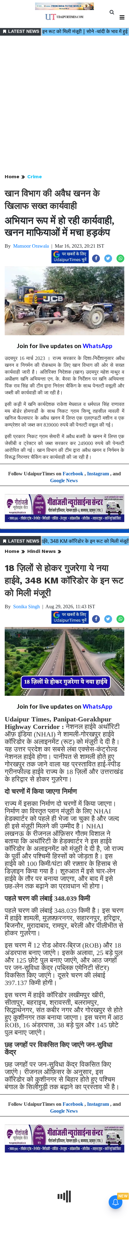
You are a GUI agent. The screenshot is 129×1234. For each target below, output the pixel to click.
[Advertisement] (64, 105)
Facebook (73, 473)
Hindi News (41, 551)
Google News (64, 480)
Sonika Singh (26, 606)
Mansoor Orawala (31, 246)
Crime (34, 177)
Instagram (98, 473)
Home (12, 177)
